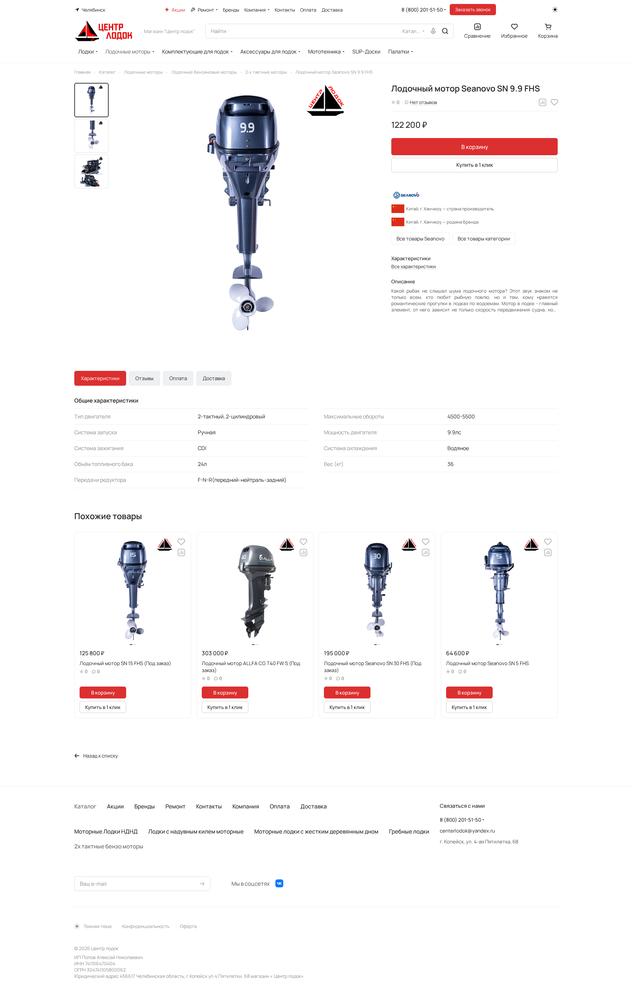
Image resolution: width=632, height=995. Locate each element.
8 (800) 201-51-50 (422, 9)
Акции (115, 806)
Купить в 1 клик (474, 164)
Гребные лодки (409, 831)
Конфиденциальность (145, 926)
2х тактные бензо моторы (108, 846)
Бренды (144, 806)
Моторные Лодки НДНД (106, 831)
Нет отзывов (423, 102)
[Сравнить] (542, 102)
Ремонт (175, 806)
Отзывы (144, 378)
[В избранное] (554, 102)
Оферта (188, 926)
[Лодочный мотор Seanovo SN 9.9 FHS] (247, 213)
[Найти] (445, 31)
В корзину (474, 147)
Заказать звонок (473, 9)
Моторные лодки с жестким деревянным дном (316, 831)
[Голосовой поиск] (433, 31)
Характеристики (100, 378)
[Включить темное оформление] (555, 9)
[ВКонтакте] (279, 883)
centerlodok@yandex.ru (467, 830)
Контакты (209, 806)
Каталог (85, 806)
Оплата (178, 378)
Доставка (214, 378)
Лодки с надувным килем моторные (196, 831)
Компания (245, 806)
